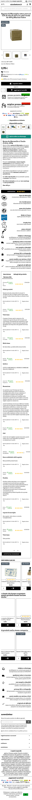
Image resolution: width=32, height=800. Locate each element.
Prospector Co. (7, 770)
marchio (3, 63)
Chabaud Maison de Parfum (12, 755)
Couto (11, 756)
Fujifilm (4, 759)
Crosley (27, 756)
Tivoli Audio (10, 773)
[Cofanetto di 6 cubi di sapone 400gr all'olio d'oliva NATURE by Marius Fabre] (3, 127)
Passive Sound (24, 767)
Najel (4, 767)
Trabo (20, 773)
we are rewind (13, 775)
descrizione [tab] (7, 274)
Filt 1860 (17, 758)
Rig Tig (21, 770)
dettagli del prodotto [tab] (20, 274)
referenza (3, 61)
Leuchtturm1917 (24, 762)
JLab (10, 761)
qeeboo (15, 770)
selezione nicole (11, 772)
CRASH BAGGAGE (19, 756)
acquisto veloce (16, 84)
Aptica (6, 753)
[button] (14, 550)
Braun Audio (13, 753)
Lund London (5, 764)
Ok (25, 794)
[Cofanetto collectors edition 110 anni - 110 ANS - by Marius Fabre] (8, 127)
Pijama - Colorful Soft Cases (12, 768)
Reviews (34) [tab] (7, 277)
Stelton (20, 772)
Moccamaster (17, 765)
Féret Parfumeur (7, 758)
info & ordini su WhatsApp (17, 136)
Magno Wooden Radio (18, 764)
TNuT (16, 773)
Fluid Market (25, 758)
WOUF (20, 775)
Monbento (26, 765)
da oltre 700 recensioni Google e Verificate (14, 79)
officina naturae (12, 767)
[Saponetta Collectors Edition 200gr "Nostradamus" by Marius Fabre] (23, 127)
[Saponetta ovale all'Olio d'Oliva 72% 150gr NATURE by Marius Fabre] (13, 127)
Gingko (15, 759)
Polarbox (25, 768)
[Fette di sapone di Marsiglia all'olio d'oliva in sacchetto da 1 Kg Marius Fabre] (29, 127)
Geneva (10, 759)
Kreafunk (16, 761)
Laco (17, 762)
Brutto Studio (22, 753)
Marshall (9, 765)
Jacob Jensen (23, 759)
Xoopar (25, 775)
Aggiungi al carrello (19, 90)
